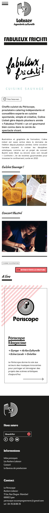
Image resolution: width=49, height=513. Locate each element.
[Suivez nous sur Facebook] (6, 438)
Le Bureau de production (15, 468)
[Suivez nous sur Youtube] (16, 438)
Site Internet (13, 99)
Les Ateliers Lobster (12, 461)
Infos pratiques (11, 458)
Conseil (7, 464)
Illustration (14, 263)
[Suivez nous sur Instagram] (10, 438)
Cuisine (5, 263)
